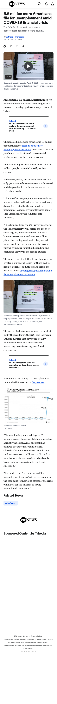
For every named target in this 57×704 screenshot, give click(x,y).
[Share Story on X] (11, 46)
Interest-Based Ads (16, 642)
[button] (5, 3)
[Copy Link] (23, 46)
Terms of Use (9, 645)
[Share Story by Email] (17, 46)
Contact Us (28, 648)
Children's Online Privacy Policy (40, 639)
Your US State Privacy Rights (14, 639)
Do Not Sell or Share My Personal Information (33, 645)
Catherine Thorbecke (15, 37)
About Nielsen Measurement (36, 642)
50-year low (38, 382)
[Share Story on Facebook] (4, 46)
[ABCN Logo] (17, 4)
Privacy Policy (36, 636)
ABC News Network (22, 636)
